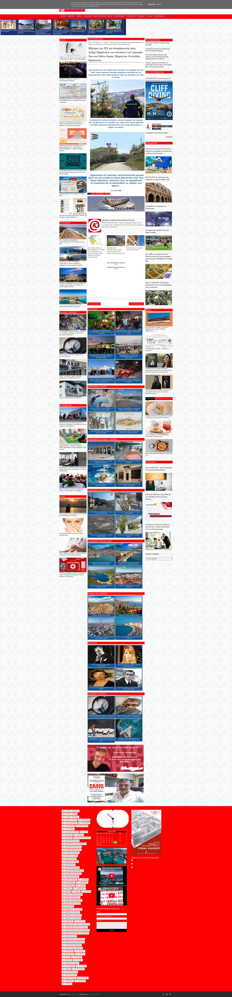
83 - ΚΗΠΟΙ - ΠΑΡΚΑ (69, 978)
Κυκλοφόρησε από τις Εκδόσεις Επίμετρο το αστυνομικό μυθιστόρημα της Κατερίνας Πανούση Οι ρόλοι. (158, 391)
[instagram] (170, 994)
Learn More (151, 4)
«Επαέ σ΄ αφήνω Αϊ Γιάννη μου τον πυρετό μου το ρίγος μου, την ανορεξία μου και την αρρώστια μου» (62, 32)
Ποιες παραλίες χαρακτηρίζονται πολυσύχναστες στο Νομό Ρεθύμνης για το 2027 (71, 241)
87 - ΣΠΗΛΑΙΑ (67, 984)
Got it (159, 4)
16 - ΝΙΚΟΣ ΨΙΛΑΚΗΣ (69, 858)
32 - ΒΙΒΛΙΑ (66, 891)
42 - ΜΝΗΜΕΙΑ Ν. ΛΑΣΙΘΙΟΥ (71, 918)
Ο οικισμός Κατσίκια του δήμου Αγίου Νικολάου (9, 31)
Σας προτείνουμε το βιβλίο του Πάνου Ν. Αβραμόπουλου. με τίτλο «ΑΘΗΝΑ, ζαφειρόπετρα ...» (156, 328)
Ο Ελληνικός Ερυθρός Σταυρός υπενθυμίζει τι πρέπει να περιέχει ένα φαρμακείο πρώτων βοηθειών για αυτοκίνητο (72, 574)
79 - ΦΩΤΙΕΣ (105, 42)
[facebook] (164, 994)
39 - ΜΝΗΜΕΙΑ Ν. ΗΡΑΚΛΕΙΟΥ (72, 909)
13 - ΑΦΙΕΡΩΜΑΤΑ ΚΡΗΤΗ (71, 840)
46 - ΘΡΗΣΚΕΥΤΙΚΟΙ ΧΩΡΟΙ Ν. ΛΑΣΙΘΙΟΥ (75, 933)
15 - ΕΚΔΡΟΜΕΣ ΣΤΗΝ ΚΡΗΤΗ (72, 846)
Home (89, 42)
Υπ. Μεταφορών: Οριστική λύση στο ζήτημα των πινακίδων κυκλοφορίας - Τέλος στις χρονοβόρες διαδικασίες (71, 333)
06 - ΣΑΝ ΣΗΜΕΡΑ (68, 829)
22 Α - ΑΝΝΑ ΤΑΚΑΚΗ (69, 879)
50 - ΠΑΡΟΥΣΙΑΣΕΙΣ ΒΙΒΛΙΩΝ (72, 945)
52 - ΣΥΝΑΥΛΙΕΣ (67, 951)
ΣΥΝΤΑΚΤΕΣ (88, 16)
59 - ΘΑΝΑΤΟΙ (67, 960)
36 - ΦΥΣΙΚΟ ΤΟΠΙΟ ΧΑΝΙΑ (71, 897)
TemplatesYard (74, 994)
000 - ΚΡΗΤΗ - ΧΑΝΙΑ (69, 820)
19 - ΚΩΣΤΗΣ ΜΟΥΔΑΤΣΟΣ (71, 867)
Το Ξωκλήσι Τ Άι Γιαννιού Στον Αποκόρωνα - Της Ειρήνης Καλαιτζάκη (97, 31)
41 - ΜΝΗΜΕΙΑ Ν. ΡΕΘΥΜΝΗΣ (72, 915)
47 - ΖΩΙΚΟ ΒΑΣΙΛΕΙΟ (69, 936)
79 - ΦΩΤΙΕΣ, (125, 64)
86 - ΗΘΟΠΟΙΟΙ (80, 981)
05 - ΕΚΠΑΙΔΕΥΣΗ (81, 826)
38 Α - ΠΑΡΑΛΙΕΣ (68, 906)
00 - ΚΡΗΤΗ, (118, 64)
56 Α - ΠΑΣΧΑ (80, 954)
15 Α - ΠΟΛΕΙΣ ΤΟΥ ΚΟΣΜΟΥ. (72, 849)
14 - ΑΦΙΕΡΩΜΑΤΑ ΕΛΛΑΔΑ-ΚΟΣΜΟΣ (74, 843)
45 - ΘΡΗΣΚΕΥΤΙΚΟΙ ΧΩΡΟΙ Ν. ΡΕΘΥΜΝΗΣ (76, 930)
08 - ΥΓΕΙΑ (83, 832)
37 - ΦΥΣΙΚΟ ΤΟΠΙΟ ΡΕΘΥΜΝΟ (72, 900)
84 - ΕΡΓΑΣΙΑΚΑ (83, 978)
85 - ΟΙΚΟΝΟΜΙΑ (68, 981)
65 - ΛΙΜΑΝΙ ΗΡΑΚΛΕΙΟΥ (70, 963)
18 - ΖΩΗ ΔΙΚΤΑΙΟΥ (69, 864)
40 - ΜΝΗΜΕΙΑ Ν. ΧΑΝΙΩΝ (71, 912)
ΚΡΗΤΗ (109, 16)
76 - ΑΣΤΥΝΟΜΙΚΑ (68, 966)
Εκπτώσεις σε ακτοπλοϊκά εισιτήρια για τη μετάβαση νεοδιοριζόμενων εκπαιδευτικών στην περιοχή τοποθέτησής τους (72, 424)
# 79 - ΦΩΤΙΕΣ (105, 193)
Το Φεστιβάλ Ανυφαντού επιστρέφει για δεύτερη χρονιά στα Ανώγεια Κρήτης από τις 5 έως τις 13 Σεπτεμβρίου (72, 172)
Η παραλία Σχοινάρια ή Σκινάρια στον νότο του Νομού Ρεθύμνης (27, 31)
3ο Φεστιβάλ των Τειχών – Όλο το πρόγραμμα (72, 59)
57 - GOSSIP (66, 957)
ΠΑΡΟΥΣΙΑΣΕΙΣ (119, 16)
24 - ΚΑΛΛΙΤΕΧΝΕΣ (69, 882)
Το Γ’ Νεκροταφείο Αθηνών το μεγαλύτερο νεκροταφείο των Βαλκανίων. (114, 31)
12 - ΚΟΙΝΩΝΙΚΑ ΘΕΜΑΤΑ (82, 837)
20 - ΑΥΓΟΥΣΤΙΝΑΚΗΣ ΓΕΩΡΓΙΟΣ (73, 870)
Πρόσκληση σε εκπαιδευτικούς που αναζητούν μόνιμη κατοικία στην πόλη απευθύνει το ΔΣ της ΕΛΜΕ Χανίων (72, 469)
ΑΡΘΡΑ (79, 16)
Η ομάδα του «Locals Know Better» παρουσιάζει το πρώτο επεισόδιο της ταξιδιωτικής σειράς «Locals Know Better (70, 263)
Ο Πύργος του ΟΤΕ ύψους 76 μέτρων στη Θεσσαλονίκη (79, 31)
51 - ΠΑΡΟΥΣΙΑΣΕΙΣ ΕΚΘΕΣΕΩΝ (72, 948)
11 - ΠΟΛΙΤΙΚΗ (67, 837)
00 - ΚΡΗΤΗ (96, 42)
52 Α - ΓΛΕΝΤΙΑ (79, 951)
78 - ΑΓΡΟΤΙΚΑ (81, 966)
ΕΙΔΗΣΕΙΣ (71, 16)
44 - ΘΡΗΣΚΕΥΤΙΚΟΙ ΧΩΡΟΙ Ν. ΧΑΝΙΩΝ (75, 927)
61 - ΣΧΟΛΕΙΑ (77, 960)
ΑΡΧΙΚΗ (63, 16)
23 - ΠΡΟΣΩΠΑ (83, 879)
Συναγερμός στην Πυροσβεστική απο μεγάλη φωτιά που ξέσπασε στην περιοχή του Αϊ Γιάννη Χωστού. (116, 250)
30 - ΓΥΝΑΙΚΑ (67, 888)
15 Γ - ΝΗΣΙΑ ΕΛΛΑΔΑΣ (70, 855)
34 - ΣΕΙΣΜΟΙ (86, 891)
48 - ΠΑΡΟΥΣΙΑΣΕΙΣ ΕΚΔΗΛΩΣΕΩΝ (73, 939)
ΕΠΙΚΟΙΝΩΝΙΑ (159, 16)
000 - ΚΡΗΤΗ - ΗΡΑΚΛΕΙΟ (71, 811)
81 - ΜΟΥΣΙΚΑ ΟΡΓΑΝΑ (70, 972)
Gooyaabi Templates (94, 994)
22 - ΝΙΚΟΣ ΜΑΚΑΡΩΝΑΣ (70, 876)
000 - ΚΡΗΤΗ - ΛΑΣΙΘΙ (69, 814)
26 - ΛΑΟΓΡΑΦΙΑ (82, 882)
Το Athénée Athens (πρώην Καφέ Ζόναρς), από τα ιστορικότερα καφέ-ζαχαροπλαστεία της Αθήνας (43, 32)
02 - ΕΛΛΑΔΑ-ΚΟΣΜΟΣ (70, 823)
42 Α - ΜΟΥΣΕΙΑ (68, 921)
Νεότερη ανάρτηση (94, 304)
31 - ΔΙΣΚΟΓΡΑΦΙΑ (79, 888)
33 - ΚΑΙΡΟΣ (76, 891)
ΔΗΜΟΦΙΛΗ (159, 398)
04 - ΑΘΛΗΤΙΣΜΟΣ (68, 826)
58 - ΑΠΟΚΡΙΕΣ (76, 957)
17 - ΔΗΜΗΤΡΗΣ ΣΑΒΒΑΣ (70, 861)
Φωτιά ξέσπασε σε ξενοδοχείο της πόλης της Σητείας (134, 248)
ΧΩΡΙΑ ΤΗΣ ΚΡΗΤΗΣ (99, 16)
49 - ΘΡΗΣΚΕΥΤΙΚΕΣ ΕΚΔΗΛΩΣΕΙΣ (73, 942)
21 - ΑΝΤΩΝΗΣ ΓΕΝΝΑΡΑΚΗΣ (72, 873)
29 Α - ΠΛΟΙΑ (80, 885)
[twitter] (167, 994)
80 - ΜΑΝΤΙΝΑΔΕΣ (78, 969)
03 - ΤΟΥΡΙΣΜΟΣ (84, 823)
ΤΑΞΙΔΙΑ (149, 16)
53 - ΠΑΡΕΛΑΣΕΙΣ (68, 954)
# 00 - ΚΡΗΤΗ (96, 193)
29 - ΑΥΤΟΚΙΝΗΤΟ (68, 885)
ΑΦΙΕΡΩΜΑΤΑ (131, 16)
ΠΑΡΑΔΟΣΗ (141, 16)
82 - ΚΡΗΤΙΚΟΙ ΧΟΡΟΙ (69, 975)
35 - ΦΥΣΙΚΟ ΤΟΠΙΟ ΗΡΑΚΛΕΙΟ (72, 894)
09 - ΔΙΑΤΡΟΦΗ (67, 834)
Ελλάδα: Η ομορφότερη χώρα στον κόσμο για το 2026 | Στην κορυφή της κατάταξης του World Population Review (72, 284)
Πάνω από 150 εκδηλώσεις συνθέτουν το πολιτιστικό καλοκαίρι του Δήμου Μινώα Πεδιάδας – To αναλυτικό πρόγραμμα (71, 123)
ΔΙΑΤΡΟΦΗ (150, 398)
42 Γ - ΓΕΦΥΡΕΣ (79, 921)
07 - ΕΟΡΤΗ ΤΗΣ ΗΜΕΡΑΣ (70, 832)
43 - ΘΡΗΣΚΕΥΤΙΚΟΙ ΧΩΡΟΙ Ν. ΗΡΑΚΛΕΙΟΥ (76, 924)
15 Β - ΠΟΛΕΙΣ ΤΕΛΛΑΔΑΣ (71, 852)
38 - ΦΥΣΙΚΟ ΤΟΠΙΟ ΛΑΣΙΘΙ (71, 903)
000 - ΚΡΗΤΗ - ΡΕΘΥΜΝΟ (70, 817)
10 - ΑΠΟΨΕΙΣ (78, 834)
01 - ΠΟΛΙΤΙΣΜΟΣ (83, 820)
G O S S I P (168, 398)
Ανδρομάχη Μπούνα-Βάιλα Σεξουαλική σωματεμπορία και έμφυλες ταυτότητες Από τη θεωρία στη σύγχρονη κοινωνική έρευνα (158, 370)
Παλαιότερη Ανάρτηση (136, 304)
